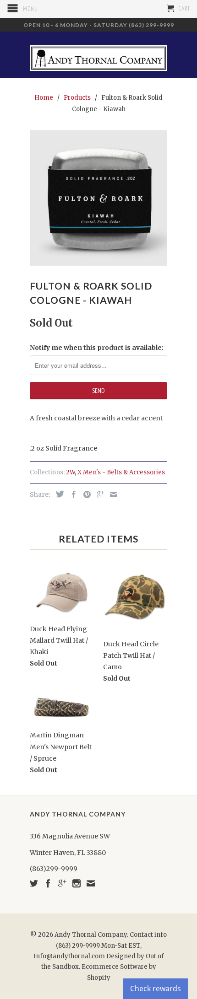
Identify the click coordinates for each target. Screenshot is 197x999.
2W (70, 472)
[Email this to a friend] (111, 494)
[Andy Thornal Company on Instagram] (76, 883)
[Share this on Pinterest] (85, 494)
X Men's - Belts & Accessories (121, 472)
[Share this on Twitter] (57, 494)
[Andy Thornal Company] (98, 54)
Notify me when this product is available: (97, 348)
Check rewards (155, 988)
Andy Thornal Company (91, 935)
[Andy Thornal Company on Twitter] (34, 883)
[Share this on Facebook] (71, 494)
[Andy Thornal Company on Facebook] (48, 883)
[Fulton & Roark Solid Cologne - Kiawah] (98, 198)
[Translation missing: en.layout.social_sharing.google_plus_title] (98, 494)
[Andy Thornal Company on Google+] (62, 883)
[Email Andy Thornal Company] (91, 883)
